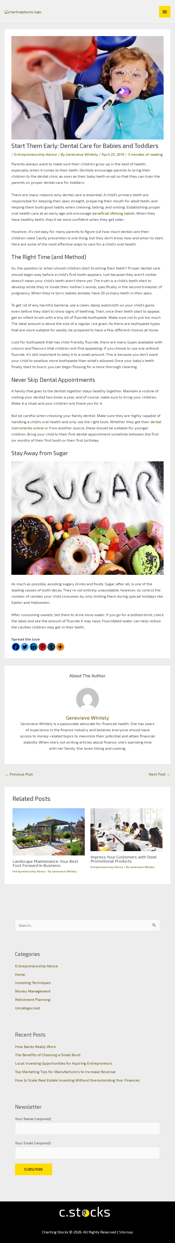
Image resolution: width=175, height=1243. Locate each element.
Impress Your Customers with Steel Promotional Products (123, 858)
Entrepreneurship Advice (35, 154)
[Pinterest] (42, 647)
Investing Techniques (33, 982)
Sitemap (126, 1232)
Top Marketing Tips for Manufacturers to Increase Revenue (65, 1071)
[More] (60, 647)
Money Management (33, 991)
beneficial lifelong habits (113, 213)
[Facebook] (16, 647)
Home (20, 974)
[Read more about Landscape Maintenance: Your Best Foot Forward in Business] (49, 831)
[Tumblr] (51, 647)
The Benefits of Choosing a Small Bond (47, 1055)
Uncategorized (27, 1008)
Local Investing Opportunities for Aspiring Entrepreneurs (63, 1063)
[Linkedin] (34, 647)
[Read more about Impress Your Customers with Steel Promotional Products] (126, 829)
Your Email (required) (33, 1143)
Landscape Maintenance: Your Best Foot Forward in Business (45, 863)
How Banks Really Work (35, 1046)
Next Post (159, 774)
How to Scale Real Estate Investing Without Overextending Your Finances (77, 1080)
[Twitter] (25, 647)
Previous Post (19, 774)
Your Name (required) (33, 1118)
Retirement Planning (32, 999)
